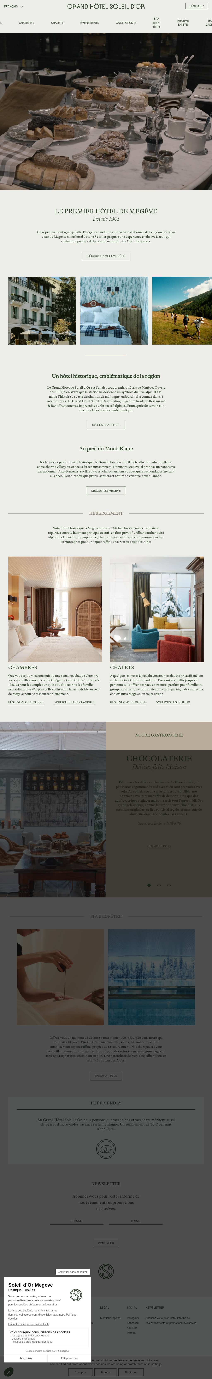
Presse (131, 1333)
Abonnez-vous (154, 1318)
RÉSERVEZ (196, 6)
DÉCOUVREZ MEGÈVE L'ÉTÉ (106, 256)
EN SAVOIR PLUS (159, 846)
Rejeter (105, 1372)
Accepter (80, 1372)
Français (11, 6)
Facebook (133, 1323)
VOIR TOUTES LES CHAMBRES (74, 702)
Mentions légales (110, 1318)
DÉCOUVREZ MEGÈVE (106, 491)
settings (156, 1364)
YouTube (132, 1328)
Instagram (133, 1318)
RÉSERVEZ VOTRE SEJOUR (26, 702)
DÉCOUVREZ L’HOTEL (106, 425)
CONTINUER (106, 1243)
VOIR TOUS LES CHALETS (173, 702)
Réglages (131, 1372)
